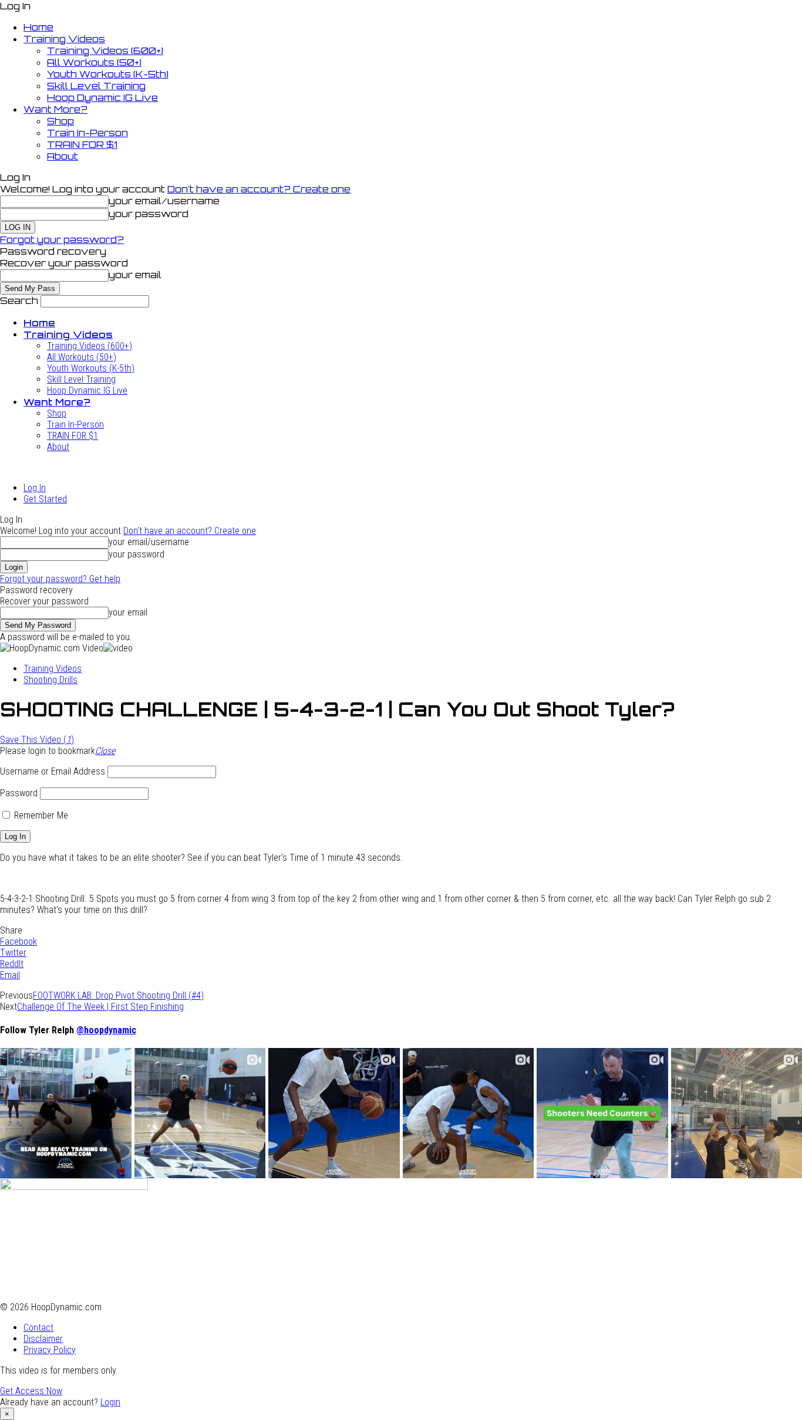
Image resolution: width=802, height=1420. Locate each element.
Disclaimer (43, 1338)
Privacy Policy (49, 1349)
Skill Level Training (96, 86)
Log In (34, 487)
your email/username (164, 201)
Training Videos (64, 39)
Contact (38, 1327)
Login (110, 1402)
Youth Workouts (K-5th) (108, 74)
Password (19, 793)
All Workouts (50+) (94, 62)
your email (135, 274)
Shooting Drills (50, 679)
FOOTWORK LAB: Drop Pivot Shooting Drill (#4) (118, 995)
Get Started (45, 499)
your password (148, 213)
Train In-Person (87, 132)
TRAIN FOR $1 (82, 144)
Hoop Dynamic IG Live (102, 97)
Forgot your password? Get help (60, 578)
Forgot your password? (62, 239)
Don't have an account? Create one (259, 189)
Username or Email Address (52, 771)
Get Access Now (31, 1391)
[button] (105, 750)
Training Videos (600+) (105, 50)
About (62, 156)
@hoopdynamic (106, 1030)
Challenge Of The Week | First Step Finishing (100, 1006)
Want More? (55, 109)
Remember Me (40, 815)
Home (38, 27)
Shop (60, 121)
